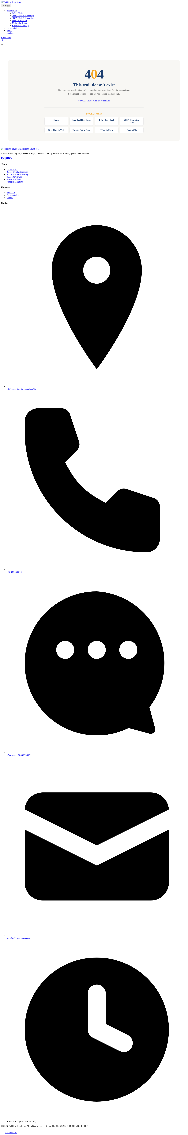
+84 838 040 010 (14, 572)
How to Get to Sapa (81, 130)
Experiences (12, 10)
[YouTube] (8, 159)
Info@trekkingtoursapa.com (19, 938)
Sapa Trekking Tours (81, 120)
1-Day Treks (17, 13)
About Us (11, 192)
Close (7, 6)
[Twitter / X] (11, 159)
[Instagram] (5, 159)
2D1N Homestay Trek (131, 121)
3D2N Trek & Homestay (23, 18)
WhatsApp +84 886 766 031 (19, 755)
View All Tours (85, 101)
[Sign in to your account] (2, 41)
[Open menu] (2, 44)
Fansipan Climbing (20, 25)
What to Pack (106, 130)
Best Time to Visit (56, 130)
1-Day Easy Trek (106, 120)
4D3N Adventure (19, 20)
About (9, 30)
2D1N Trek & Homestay (23, 15)
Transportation (13, 28)
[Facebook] (2, 159)
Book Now (6, 37)
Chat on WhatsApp (101, 101)
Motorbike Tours (19, 23)
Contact (10, 33)
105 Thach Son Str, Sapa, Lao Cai (21, 389)
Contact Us (132, 130)
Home (56, 120)
